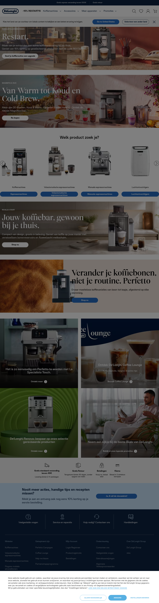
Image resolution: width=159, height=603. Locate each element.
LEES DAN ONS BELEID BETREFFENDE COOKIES (108, 588)
